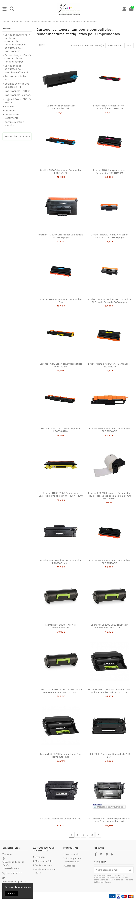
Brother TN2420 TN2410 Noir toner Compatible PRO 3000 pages (109, 236)
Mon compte (72, 854)
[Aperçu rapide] (65, 101)
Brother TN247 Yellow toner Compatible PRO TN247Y (61, 365)
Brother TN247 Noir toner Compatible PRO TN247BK (61, 430)
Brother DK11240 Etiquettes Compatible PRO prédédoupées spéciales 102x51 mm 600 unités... (109, 496)
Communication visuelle (14, 124)
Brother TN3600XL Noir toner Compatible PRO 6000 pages (60, 236)
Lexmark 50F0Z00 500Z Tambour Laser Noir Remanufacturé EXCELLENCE (109, 691)
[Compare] (60, 101)
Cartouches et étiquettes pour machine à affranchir (16, 69)
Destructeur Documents (11, 116)
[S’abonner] (129, 870)
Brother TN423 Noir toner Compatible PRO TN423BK (109, 562)
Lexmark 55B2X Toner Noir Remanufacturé (61, 107)
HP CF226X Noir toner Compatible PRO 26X (109, 755)
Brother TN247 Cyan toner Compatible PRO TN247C (60, 171)
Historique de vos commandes (74, 860)
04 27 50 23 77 (14, 873)
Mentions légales (44, 861)
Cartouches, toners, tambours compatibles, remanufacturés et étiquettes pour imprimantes (15, 43)
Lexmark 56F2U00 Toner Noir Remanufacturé (60, 626)
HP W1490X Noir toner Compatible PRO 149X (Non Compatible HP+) (109, 820)
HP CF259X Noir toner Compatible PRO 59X (60, 820)
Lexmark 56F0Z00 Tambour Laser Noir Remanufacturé (60, 755)
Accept (11, 893)
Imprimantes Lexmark (17, 95)
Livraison (40, 857)
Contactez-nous (43, 865)
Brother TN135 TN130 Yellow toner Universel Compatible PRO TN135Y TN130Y (61, 494)
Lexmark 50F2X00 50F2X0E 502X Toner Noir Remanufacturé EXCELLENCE (60, 691)
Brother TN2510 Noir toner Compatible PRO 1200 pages (60, 562)
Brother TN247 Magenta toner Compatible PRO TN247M (109, 107)
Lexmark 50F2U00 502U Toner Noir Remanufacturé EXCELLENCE (109, 626)
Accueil (6, 28)
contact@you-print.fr (14, 881)
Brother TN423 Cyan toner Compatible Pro (60, 301)
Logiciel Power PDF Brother (15, 101)
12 (92, 834)
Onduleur (10, 110)
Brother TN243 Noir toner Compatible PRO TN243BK (109, 430)
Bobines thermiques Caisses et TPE (16, 85)
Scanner (9, 106)
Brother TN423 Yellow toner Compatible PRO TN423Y (109, 365)
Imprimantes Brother (17, 91)
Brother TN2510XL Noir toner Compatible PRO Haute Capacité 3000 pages (109, 301)
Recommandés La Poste (15, 78)
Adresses (70, 865)
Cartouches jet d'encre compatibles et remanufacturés (17, 58)
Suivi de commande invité (45, 871)
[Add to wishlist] (56, 101)
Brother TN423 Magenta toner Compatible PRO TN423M (109, 171)
